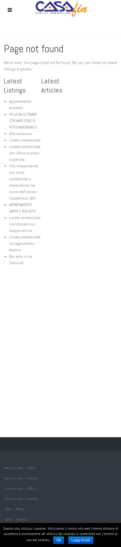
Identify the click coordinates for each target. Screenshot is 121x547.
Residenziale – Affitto (20, 468)
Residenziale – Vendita (21, 478)
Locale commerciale (25, 140)
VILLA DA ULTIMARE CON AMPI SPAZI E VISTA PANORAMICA (23, 121)
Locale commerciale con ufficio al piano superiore (25, 153)
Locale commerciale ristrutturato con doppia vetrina (25, 224)
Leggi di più (80, 540)
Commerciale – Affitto (20, 488)
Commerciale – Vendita (21, 498)
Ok (58, 540)
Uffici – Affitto (14, 509)
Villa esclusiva (20, 133)
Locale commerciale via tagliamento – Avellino (25, 244)
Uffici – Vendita (15, 519)
